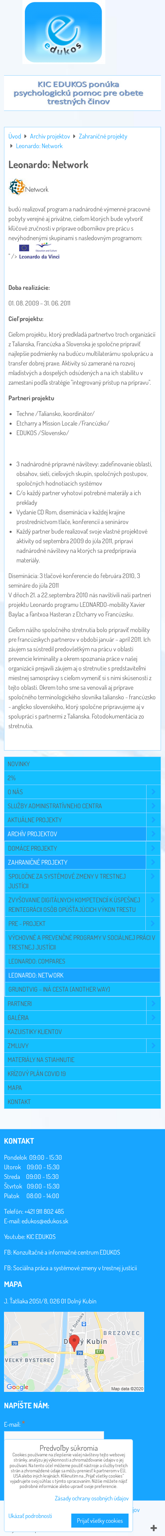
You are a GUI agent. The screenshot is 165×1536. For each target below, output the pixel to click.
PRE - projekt (27, 924)
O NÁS (15, 792)
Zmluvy (18, 1046)
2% (12, 778)
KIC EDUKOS (41, 1237)
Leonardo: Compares (36, 961)
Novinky (19, 764)
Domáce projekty (32, 848)
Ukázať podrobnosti (30, 1516)
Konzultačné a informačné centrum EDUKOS (66, 1252)
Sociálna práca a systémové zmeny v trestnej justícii (75, 1268)
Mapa (15, 1088)
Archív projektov (32, 834)
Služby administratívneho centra (55, 806)
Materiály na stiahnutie (41, 1060)
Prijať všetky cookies (100, 1520)
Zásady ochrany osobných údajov (92, 1498)
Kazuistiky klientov (35, 1032)
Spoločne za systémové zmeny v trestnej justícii (67, 881)
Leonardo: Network (35, 975)
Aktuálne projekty (35, 820)
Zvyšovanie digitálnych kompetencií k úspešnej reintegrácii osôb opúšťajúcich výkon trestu (74, 905)
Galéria (18, 1018)
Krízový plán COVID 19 (37, 1074)
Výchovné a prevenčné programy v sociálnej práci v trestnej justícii (81, 942)
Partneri (20, 1004)
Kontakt (19, 1102)
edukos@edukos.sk (45, 1221)
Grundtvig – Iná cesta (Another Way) (59, 989)
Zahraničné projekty (37, 862)
